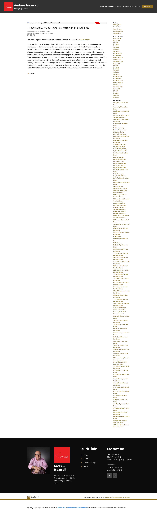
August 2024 (116, 89)
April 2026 (116, 49)
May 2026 (116, 47)
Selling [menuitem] (125, 6)
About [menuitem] (137, 6)
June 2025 (116, 68)
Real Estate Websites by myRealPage (121, 497)
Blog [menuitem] (131, 6)
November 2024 (118, 82)
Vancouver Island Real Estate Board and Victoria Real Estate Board (72, 507)
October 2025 (117, 59)
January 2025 (117, 78)
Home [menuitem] (102, 6)
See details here (84, 40)
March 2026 (116, 51)
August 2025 (116, 64)
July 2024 (115, 91)
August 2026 (116, 41)
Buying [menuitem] (117, 6)
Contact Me (147, 6)
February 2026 (117, 53)
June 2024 (116, 93)
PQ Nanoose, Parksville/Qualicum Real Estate (120, 239)
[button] (147, 6)
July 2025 (115, 66)
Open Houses (117, 29)
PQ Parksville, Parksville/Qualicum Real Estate (120, 245)
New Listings (117, 27)
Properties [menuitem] (109, 6)
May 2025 (116, 70)
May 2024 (116, 95)
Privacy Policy (108, 497)
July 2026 (115, 43)
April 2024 (116, 97)
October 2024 (117, 85)
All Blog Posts (117, 25)
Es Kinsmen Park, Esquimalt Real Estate (43, 33)
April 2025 (116, 72)
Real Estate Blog (118, 31)
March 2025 (116, 74)
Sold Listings (117, 33)
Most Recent (117, 39)
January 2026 (117, 55)
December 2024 (118, 80)
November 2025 (118, 57)
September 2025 (118, 62)
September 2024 (118, 87)
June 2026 (116, 45)
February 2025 (117, 76)
